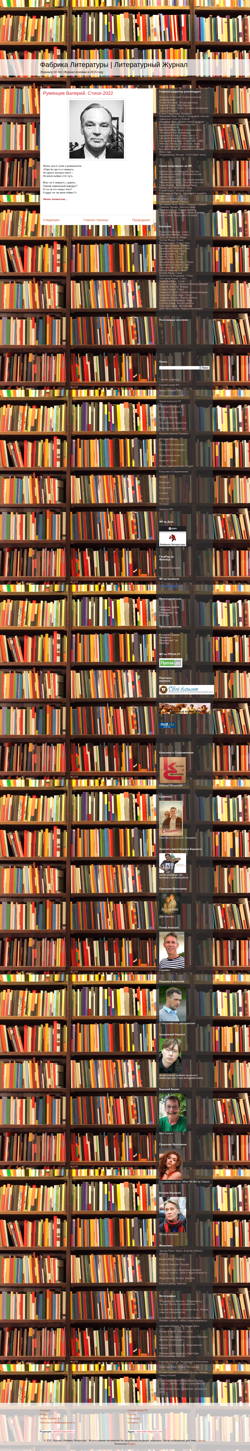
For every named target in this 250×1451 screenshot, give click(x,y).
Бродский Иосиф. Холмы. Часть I (178, 135)
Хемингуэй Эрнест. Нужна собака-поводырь (183, 292)
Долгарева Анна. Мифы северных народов (183, 204)
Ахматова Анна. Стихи (171, 281)
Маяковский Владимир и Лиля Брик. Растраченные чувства (179, 1355)
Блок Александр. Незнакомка (175, 305)
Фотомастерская (168, 439)
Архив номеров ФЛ (169, 390)
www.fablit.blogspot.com (149, 1431)
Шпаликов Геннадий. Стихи (174, 264)
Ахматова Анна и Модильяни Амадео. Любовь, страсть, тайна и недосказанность (183, 1271)
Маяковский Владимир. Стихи (176, 275)
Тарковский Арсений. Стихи (174, 248)
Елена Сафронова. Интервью (175, 113)
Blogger (131, 1443)
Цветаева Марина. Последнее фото (179, 1326)
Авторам (164, 503)
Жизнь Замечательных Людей (176, 466)
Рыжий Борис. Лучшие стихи (175, 190)
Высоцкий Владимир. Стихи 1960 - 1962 (181, 141)
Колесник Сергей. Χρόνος (173, 201)
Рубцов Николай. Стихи (172, 270)
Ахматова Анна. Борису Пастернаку (179, 1367)
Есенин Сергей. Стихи (171, 289)
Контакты (164, 498)
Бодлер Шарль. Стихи (171, 253)
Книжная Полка (167, 460)
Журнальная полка (169, 455)
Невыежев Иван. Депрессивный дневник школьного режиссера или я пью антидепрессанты (181, 124)
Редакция (164, 482)
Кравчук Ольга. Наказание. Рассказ (179, 171)
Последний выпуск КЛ (171, 395)
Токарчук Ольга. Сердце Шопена (177, 209)
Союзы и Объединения (171, 444)
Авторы (163, 476)
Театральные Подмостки (172, 422)
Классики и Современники (173, 471)
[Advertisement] (110, 25)
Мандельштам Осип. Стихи (174, 242)
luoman (201, 1440)
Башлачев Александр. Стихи (175, 295)
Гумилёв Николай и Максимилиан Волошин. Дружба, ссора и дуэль (183, 1338)
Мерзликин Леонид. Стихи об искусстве (181, 182)
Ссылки (163, 493)
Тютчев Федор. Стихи (171, 240)
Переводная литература (172, 428)
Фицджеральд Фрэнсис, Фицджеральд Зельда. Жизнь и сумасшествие (180, 1302)
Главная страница (95, 220)
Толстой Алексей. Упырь (172, 237)
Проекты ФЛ (166, 509)
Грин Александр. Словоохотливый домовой (183, 284)
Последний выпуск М (171, 406)
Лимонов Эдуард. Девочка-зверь (177, 207)
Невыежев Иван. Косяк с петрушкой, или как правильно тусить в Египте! (184, 117)
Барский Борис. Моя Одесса (175, 105)
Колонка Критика (168, 417)
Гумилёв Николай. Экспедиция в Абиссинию (183, 1361)
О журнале (165, 487)
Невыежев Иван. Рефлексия (175, 132)
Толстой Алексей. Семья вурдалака (179, 146)
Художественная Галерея (173, 433)
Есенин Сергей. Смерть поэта (175, 1331)
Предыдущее (141, 220)
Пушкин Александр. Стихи (174, 232)
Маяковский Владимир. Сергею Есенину (181, 212)
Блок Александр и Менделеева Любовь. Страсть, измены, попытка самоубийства (182, 1382)
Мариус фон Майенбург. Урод (175, 187)
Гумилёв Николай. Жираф (173, 286)
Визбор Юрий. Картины (172, 1259)
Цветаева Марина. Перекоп (174, 245)
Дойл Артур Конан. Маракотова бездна (181, 308)
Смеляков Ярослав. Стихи (174, 267)
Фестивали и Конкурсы (172, 449)
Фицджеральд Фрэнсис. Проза (176, 262)
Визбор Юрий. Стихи (170, 273)
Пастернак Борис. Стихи (172, 278)
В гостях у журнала (170, 412)
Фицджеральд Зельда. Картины (177, 1278)
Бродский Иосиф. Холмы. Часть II (178, 138)
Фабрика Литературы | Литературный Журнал (114, 64)
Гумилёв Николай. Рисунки (174, 1264)
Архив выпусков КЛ (170, 401)
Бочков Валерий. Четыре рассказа (178, 102)
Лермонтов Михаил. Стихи (174, 234)
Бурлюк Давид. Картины (172, 1283)
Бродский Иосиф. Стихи (172, 251)
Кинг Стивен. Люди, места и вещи (178, 215)
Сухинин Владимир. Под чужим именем (181, 179)
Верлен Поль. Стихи (170, 256)
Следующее (51, 220)
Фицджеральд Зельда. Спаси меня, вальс (182, 154)
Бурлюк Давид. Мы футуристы (176, 303)
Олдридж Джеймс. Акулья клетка (178, 297)
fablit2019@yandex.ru (64, 1431)
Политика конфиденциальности (57, 1422)
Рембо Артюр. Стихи (170, 259)
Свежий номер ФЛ (169, 385)
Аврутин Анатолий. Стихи (173, 198)
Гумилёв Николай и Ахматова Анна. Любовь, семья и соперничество (184, 1311)
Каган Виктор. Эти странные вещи (178, 185)
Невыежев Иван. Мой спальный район (180, 130)
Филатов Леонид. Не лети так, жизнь (179, 143)
